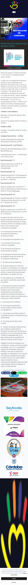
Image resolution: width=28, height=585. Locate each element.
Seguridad (14, 385)
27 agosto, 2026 (15, 392)
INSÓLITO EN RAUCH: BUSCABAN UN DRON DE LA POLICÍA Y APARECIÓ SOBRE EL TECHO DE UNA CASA (14, 389)
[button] (14, 15)
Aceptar (14, 578)
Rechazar (14, 582)
